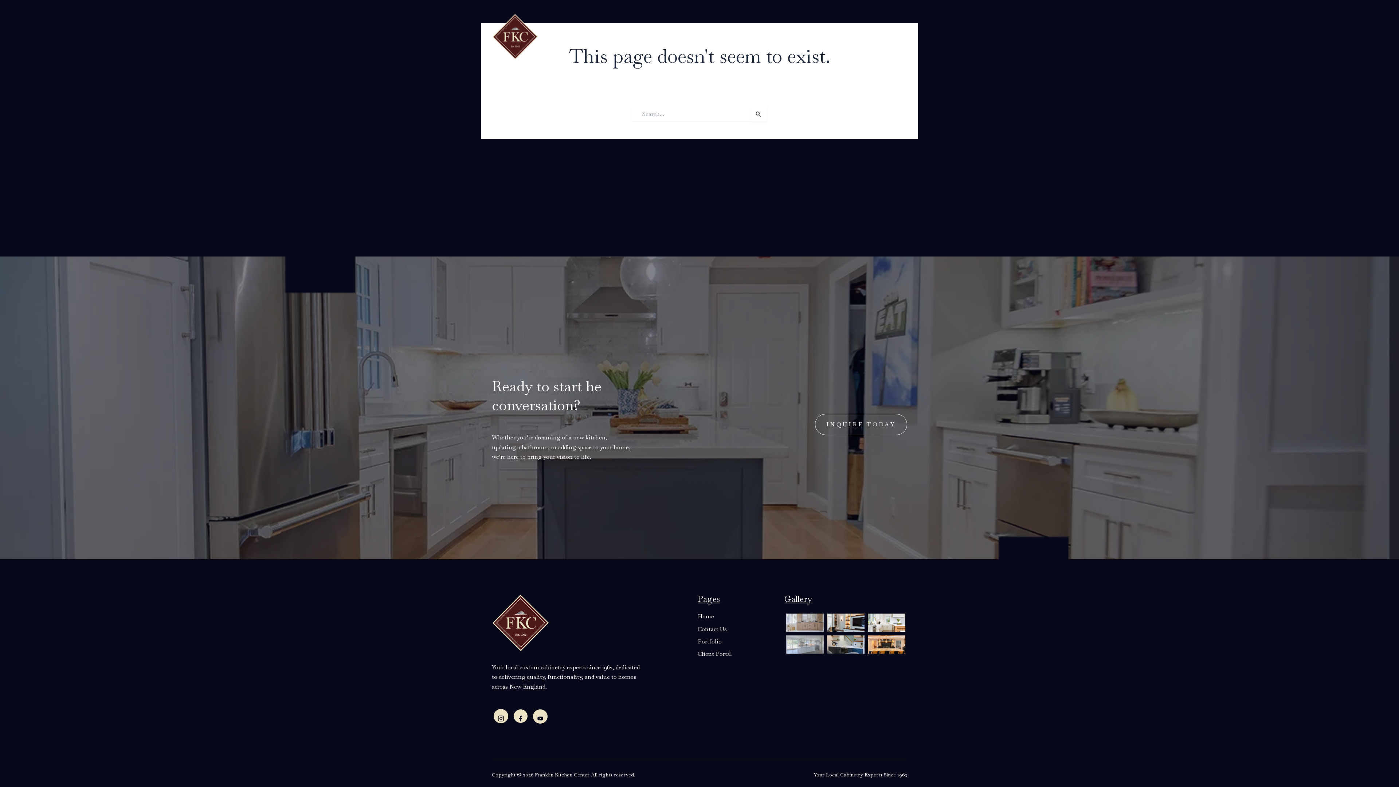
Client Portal (799, 36)
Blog (723, 36)
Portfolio (753, 36)
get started (867, 35)
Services (646, 36)
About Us (605, 36)
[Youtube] (540, 716)
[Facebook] (520, 716)
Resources (687, 36)
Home (574, 36)
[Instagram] (501, 716)
